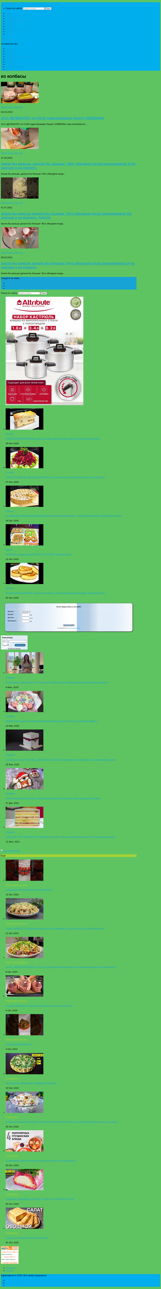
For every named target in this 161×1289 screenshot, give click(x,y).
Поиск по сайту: (14, 8)
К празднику (12, 18)
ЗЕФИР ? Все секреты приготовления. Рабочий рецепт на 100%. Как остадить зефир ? (52, 721)
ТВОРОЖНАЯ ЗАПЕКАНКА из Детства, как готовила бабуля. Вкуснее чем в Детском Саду (53, 438)
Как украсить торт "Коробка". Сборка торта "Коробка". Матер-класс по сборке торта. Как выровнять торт (61, 759)
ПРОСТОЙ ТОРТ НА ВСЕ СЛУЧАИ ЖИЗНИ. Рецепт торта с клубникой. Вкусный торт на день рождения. (61, 837)
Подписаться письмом (14, 648)
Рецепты (10, 29)
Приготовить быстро (16, 21)
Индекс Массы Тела (75, 628)
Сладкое (10, 26)
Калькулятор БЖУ (15, 31)
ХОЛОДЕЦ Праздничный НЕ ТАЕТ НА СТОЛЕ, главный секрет (39, 554)
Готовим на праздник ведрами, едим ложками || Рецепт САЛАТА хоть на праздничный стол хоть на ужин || (62, 1122)
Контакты (11, 1268)
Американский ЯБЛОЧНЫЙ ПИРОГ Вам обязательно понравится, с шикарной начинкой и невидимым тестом (64, 516)
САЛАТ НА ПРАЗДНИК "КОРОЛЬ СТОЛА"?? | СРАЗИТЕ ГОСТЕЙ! (40, 1199)
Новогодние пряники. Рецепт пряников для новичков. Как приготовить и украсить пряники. (53, 798)
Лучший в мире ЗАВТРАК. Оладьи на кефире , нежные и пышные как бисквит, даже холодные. (55, 593)
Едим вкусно (7, 3)
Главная (10, 13)
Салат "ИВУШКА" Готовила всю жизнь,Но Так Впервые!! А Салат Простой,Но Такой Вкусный (54, 928)
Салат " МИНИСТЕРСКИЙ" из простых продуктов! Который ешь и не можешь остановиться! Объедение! (61, 967)
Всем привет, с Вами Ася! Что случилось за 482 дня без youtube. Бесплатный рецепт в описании (57, 682)
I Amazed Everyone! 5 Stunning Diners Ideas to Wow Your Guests (39, 1005)
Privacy (9, 1270)
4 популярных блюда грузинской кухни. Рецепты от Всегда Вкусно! (41, 1160)
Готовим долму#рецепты (19, 1044)
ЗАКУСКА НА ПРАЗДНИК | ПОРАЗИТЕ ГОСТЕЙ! (31, 1083)
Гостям (9, 23)
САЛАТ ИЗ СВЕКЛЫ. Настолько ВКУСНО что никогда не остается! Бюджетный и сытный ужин (55, 477)
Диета (9, 16)
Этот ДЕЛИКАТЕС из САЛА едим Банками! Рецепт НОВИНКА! (52, 118)
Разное (9, 34)
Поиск (48, 8)
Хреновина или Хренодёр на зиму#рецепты (29, 889)
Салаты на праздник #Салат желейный (26, 1237)
